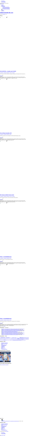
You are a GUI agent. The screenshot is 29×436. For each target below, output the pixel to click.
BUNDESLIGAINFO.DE (4, 343)
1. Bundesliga (1, 72)
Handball (27, 337)
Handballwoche (3, 347)
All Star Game (14, 337)
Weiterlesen (1, 75)
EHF (24, 337)
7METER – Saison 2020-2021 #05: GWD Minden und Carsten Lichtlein (9, 334)
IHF (24, 338)
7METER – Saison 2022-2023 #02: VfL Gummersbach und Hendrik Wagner (10, 329)
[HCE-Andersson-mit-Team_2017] (3, 141)
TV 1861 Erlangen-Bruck (4, 349)
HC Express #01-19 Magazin (6, 8)
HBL (10, 72)
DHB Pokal (22, 337)
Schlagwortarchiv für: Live (6, 12)
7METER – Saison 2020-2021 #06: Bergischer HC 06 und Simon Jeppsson (9, 333)
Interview (27, 338)
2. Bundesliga (4, 72)
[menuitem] (15, 5)
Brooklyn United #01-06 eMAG (6, 7)
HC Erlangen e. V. (3, 348)
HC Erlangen (13, 72)
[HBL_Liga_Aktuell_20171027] (3, 17)
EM (25, 337)
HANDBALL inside (3, 345)
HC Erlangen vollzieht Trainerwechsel (7, 194)
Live (5, 339)
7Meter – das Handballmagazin (5, 256)
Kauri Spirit (7, 431)
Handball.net (2, 346)
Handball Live (8, 72)
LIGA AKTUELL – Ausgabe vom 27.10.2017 (8, 71)
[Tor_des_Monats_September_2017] (3, 79)
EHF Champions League (4, 344)
